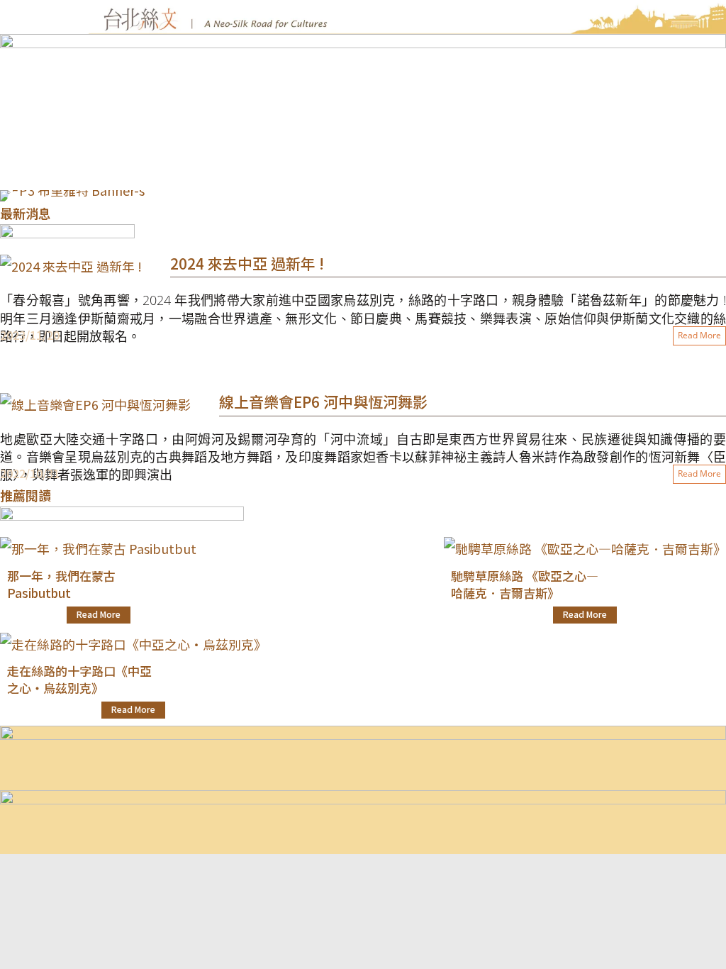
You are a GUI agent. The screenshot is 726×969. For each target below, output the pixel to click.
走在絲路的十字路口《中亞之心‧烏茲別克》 (79, 679)
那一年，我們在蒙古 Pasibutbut (61, 584)
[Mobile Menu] (46, 109)
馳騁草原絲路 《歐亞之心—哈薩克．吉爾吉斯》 (524, 584)
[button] (14, 200)
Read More (699, 335)
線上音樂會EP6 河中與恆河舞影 (323, 401)
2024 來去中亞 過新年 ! (247, 263)
